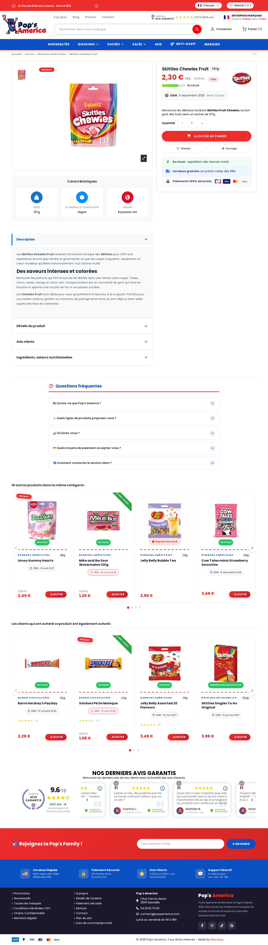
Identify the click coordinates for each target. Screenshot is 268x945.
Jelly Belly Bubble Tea (158, 561)
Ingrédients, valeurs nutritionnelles (44, 357)
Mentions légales (25, 918)
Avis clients (25, 342)
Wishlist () (242, 5)
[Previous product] (254, 54)
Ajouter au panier (210, 136)
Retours (81, 908)
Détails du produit (30, 326)
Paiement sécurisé (89, 903)
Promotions (22, 893)
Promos (90, 17)
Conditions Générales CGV (32, 908)
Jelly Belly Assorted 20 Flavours (158, 705)
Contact (108, 17)
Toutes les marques (27, 903)
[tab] (82, 239)
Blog (76, 17)
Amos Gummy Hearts (35, 561)
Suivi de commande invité (94, 923)
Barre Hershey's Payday (37, 703)
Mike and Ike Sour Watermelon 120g (93, 563)
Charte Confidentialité (29, 913)
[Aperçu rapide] (47, 548)
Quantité (168, 123)
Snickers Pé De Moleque (98, 703)
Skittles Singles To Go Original (219, 705)
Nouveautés (22, 898)
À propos (60, 17)
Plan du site (84, 918)
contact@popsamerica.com (160, 914)
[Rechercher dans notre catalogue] (196, 29)
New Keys (217, 939)
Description (25, 239)
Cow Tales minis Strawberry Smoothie (224, 563)
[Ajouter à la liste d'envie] (37, 548)
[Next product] (256, 54)
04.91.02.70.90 (150, 908)
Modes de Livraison (89, 898)
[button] (128, 607)
